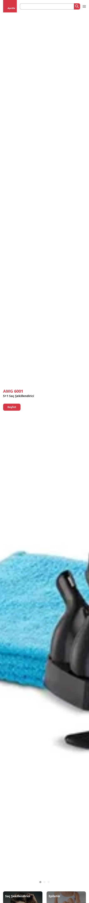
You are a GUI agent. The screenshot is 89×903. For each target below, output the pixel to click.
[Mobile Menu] (84, 5)
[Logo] (10, 8)
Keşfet (11, 407)
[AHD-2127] (49, 882)
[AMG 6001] (40, 882)
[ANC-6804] (44, 882)
